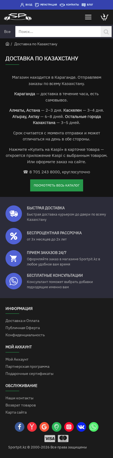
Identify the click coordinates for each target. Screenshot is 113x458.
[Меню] (88, 17)
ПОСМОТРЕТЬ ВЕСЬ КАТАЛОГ (57, 185)
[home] (7, 44)
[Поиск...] (106, 31)
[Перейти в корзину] (105, 17)
